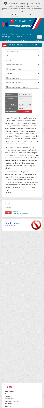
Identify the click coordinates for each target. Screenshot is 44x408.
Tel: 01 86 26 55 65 (23, 21)
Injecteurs (8, 404)
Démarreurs (9, 399)
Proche (14, 15)
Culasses (8, 396)
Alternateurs (9, 391)
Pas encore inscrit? (18, 211)
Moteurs (8, 406)
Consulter (25, 112)
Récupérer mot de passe (20, 213)
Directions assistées (12, 401)
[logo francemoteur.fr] (18, 24)
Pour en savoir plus (25, 15)
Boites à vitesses (10, 394)
